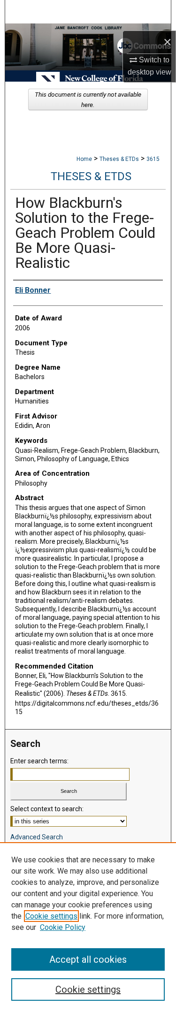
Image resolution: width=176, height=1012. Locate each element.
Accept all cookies (88, 959)
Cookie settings (51, 916)
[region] (88, 927)
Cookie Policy (62, 927)
